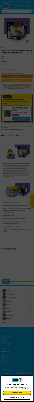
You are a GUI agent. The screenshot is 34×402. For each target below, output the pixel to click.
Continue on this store (17, 397)
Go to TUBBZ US (17, 393)
